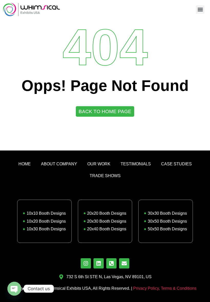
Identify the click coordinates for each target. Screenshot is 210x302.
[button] (200, 9)
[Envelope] (124, 263)
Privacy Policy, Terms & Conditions (164, 288)
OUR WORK (98, 164)
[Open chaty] (14, 289)
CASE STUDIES (176, 164)
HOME (24, 164)
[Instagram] (86, 263)
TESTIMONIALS (136, 164)
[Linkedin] (98, 263)
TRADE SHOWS (105, 176)
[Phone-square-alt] (111, 263)
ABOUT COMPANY (59, 164)
